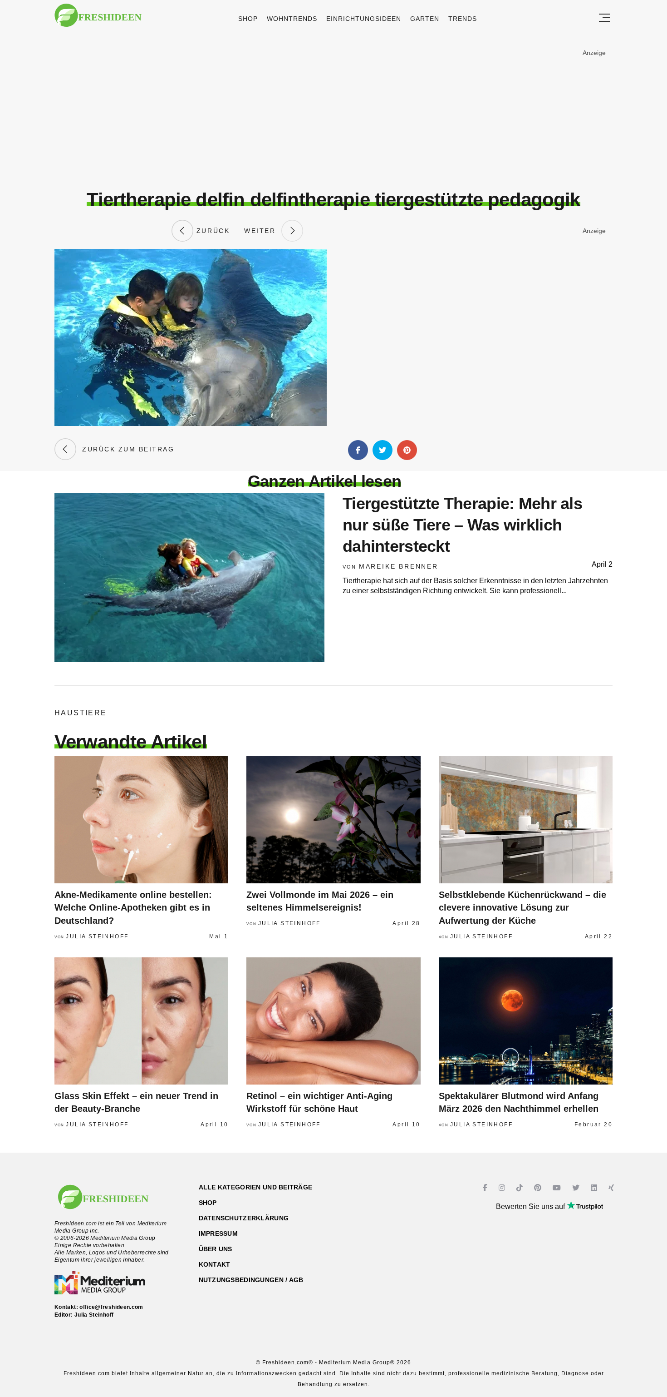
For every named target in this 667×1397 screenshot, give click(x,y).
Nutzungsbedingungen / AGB (251, 1279)
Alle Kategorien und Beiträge (256, 1187)
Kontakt (215, 1264)
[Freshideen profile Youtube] (558, 1188)
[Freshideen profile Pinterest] (539, 1188)
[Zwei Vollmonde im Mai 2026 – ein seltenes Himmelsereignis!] (333, 819)
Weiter (262, 230)
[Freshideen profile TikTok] (520, 1188)
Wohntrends (292, 18)
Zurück (211, 230)
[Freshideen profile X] (577, 1188)
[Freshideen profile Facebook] (486, 1188)
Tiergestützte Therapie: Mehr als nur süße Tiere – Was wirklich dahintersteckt (462, 524)
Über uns (215, 1249)
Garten (424, 18)
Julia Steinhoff (97, 936)
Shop (248, 18)
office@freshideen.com (111, 1307)
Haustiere (80, 713)
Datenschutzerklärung (244, 1218)
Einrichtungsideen (363, 18)
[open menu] (604, 18)
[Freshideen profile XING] (612, 1188)
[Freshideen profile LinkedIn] (595, 1188)
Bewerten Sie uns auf (531, 1206)
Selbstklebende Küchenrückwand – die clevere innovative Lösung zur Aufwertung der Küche (522, 908)
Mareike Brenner (398, 566)
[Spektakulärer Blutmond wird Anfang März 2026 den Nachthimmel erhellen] (526, 1021)
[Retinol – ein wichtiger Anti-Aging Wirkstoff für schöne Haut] (333, 1021)
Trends (462, 18)
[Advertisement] (333, 113)
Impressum (218, 1233)
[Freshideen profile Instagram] (503, 1188)
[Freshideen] (98, 20)
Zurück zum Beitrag (125, 449)
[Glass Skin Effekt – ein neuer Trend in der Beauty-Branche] (141, 1021)
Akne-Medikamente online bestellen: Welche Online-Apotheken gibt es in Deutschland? (133, 908)
